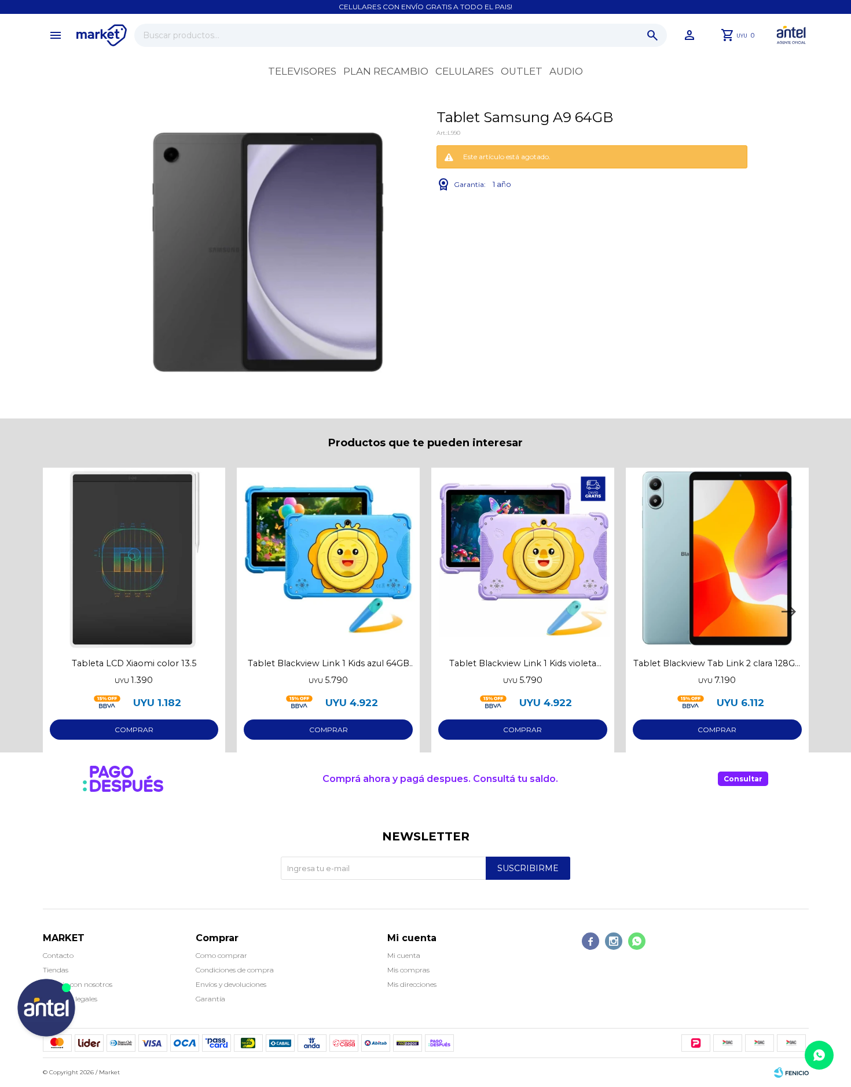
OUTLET (521, 71)
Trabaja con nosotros (77, 984)
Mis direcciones (411, 984)
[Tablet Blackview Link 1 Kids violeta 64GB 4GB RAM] (522, 559)
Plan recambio (385, 71)
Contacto (58, 955)
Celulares (464, 71)
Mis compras (408, 969)
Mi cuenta (403, 955)
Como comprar (221, 955)
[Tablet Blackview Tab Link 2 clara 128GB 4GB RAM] (717, 559)
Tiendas (55, 969)
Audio (566, 71)
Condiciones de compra (235, 969)
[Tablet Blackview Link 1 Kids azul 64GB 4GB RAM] (328, 559)
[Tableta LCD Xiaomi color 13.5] (134, 559)
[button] (652, 35)
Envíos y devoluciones (231, 984)
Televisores (302, 71)
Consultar (743, 778)
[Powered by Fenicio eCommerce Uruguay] (791, 1072)
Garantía (210, 998)
